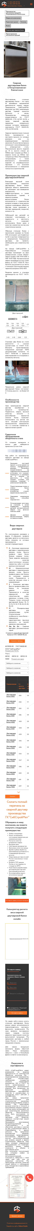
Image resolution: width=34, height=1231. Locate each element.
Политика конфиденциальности (17, 1223)
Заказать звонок (17, 1216)
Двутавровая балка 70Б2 (11, 786)
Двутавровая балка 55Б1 (11, 754)
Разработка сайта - (17, 1226)
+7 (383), (13, 2)
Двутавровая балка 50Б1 (11, 741)
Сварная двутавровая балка (15, 30)
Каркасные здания (12, 22)
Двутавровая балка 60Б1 (11, 767)
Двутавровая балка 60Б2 (11, 773)
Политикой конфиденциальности (16, 1009)
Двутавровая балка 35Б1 (11, 702)
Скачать (12, 796)
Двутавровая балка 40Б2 (11, 721)
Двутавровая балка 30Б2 (11, 695)
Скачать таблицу (17, 641)
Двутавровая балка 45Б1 (11, 728)
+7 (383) (13, 4)
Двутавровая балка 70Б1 (11, 780)
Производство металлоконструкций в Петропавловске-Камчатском (15, 13)
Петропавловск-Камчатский (16, 6)
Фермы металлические (13, 18)
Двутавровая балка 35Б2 (11, 708)
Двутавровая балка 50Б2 (11, 747)
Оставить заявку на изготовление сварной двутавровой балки (17, 901)
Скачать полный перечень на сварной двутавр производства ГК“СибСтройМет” (17, 809)
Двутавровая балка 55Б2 (11, 760)
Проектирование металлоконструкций (13, 34)
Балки (8, 26)
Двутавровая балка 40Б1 (11, 715)
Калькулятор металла (15, 939)
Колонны (23, 22)
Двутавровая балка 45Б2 (11, 734)
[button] (31, 4)
